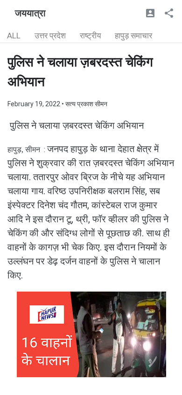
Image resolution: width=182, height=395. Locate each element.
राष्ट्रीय (90, 35)
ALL (14, 35)
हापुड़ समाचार (133, 35)
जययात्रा (30, 13)
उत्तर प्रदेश (50, 35)
